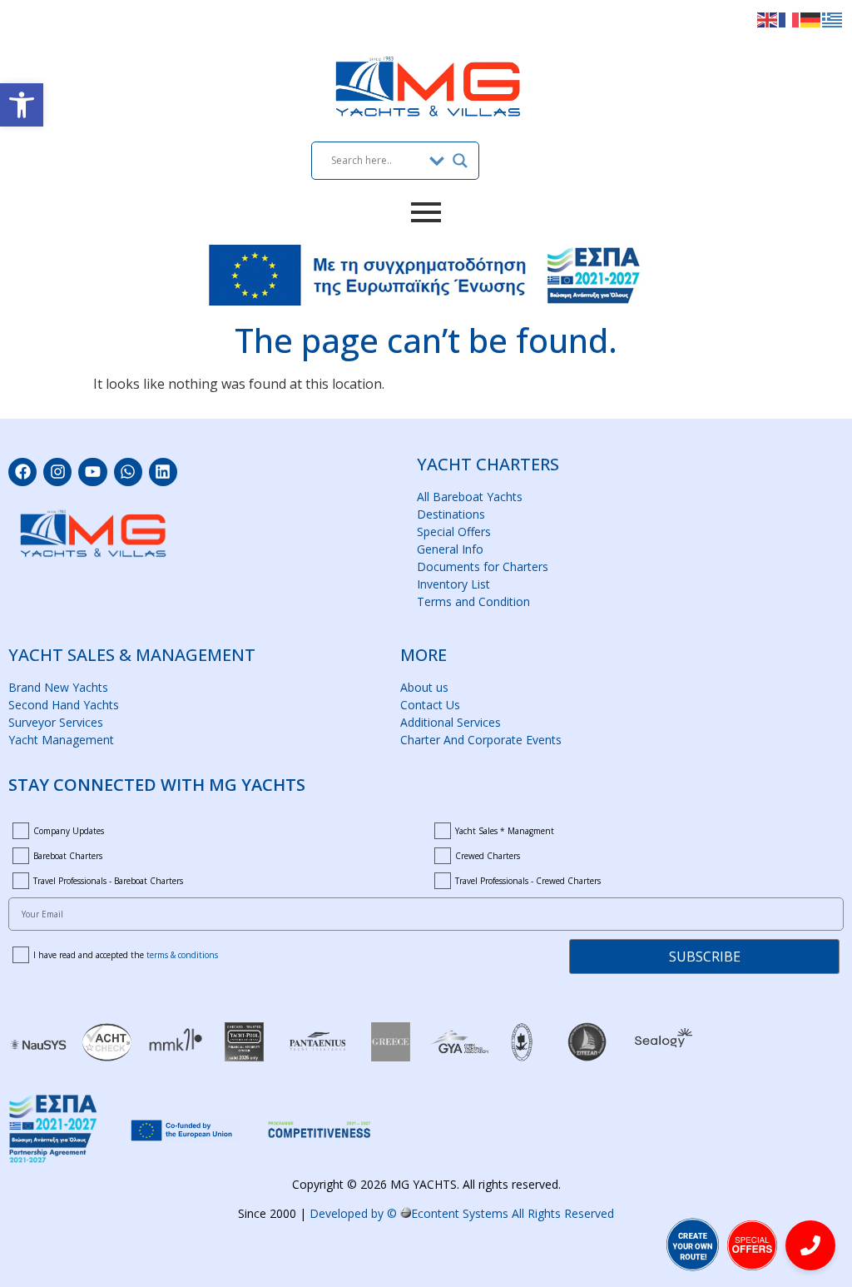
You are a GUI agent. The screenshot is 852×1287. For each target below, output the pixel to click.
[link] (21, 105)
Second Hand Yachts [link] (63, 705)
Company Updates (68, 831)
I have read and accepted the (125, 955)
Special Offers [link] (454, 531)
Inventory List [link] (453, 584)
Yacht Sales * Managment (504, 831)
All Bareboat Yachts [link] (470, 496)
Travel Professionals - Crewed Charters (528, 881)
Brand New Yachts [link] (58, 687)
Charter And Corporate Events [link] (481, 740)
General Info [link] (450, 549)
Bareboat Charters (67, 856)
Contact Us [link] (430, 705)
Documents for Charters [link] (482, 566)
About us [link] (424, 687)
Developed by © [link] (462, 1213)
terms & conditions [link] (182, 955)
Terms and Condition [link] (473, 601)
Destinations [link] (451, 514)
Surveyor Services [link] (55, 722)
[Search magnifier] (460, 160)
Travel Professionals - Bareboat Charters (108, 881)
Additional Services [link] (450, 722)
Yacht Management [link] (61, 740)
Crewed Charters (487, 856)
